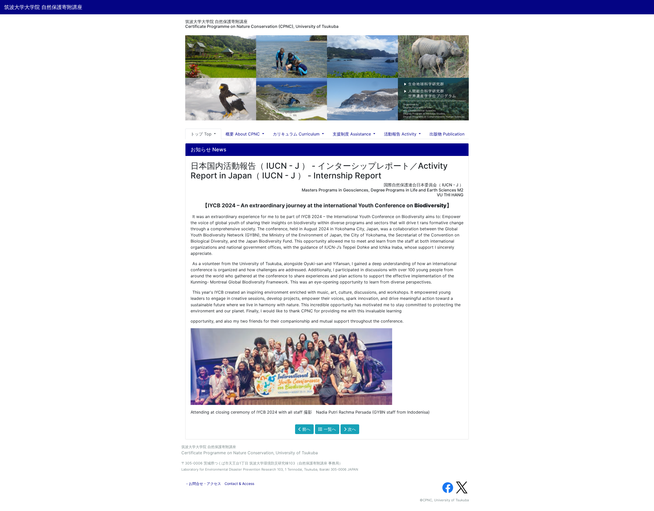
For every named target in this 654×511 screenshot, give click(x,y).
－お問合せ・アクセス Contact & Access (219, 483)
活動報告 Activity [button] (401, 134)
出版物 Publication (446, 134)
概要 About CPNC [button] (243, 134)
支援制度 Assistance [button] (352, 134)
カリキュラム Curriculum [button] (297, 134)
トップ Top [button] (202, 134)
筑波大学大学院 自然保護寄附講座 (43, 7)
